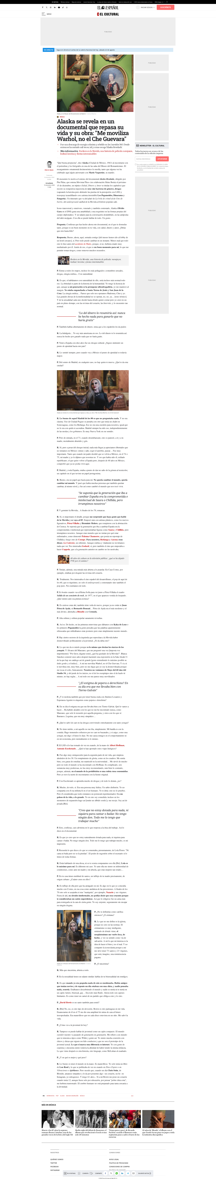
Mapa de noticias (76, 2)
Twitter (53, 1163)
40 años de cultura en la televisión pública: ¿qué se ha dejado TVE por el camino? (97, 559)
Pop (57, 1096)
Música (62, 117)
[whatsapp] (67, 7)
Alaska (62, 1096)
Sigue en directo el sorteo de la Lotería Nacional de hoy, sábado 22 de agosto (86, 50)
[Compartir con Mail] (134, 1173)
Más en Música (49, 1105)
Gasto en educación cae (125, 2)
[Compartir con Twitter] (111, 1173)
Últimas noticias (65, 2)
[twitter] (46, 7)
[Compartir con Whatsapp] (117, 1173)
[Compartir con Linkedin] (123, 1173)
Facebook (54, 1167)
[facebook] (43, 7)
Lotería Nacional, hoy (89, 2)
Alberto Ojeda (49, 170)
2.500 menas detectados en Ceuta (143, 2)
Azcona (114, 539)
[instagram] (51, 7)
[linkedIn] (55, 7)
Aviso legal (114, 1159)
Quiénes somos (56, 1159)
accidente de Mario (83, 243)
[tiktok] (63, 7)
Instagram (55, 1170)
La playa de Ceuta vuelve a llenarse (106, 2)
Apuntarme (162, 159)
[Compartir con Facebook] (106, 1173)
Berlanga (104, 539)
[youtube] (59, 7)
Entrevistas (50, 1096)
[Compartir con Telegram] (128, 1173)
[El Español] (108, 7)
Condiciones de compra (119, 1167)
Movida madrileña (72, 1096)
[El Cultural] (108, 14)
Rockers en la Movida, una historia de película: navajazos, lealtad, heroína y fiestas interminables (96, 152)
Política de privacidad (118, 1163)
